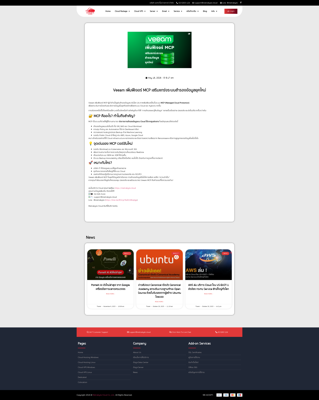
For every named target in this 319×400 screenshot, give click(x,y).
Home (108, 11)
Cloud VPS (138, 11)
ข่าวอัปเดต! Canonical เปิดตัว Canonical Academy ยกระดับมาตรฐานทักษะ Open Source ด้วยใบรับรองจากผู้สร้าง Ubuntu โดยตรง (159, 291)
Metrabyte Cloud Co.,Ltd (103, 395)
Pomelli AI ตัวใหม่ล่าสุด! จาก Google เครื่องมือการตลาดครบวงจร (110, 287)
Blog (205, 11)
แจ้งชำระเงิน (191, 11)
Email (164, 11)
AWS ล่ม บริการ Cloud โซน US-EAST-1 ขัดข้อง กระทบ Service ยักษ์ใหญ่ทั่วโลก (208, 287)
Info (213, 11)
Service (177, 11)
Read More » (110, 294)
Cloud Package (121, 11)
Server (152, 11)
